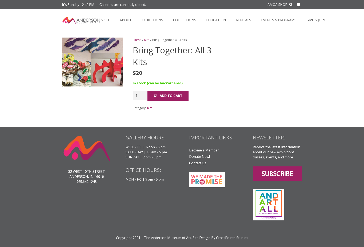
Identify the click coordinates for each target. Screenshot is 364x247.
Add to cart (171, 95)
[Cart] (298, 4)
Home (137, 40)
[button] (291, 4)
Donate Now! (199, 156)
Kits (146, 40)
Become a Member (204, 150)
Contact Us (197, 163)
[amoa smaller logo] (81, 20)
